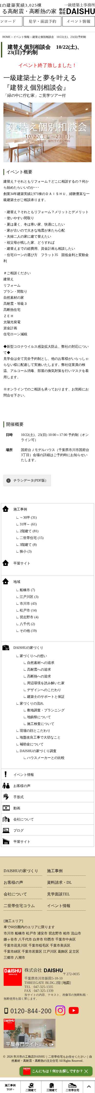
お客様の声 (21, 786)
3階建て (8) (28, 544)
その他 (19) (28, 631)
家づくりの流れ (32, 703)
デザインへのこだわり (44, 690)
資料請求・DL (59, 882)
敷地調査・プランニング (46, 710)
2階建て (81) (29, 531)
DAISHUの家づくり (28, 648)
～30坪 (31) (28, 517)
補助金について (32, 744)
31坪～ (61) (28, 524)
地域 (16, 582)
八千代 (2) (27, 624)
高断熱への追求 (39, 676)
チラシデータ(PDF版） (30, 480)
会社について (23, 819)
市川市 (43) (28, 603)
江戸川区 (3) (29, 597)
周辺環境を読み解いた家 (46, 683)
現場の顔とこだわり (35, 730)
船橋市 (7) (27, 590)
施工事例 (20, 509)
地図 (66, 983)
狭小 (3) (26, 551)
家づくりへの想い (33, 656)
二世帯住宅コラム (19, 906)
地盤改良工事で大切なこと (40, 737)
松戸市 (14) (28, 610)
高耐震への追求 (39, 669)
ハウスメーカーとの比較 (46, 758)
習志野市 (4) (29, 617)
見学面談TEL (58, 894)
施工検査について (40, 724)
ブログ (18, 830)
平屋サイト (21, 563)
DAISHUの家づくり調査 (38, 751)
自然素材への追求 (40, 663)
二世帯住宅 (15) (32, 538)
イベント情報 (23, 775)
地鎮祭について (39, 717)
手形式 (18, 797)
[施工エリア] (13, 921)
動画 (16, 808)
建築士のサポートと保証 (46, 697)
